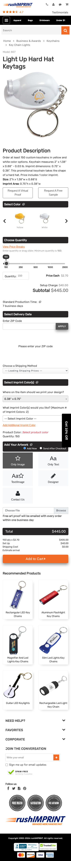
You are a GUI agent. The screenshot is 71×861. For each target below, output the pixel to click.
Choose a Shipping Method (20, 365)
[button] (66, 430)
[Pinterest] (24, 788)
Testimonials (60, 12)
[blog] (19, 788)
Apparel (17, 20)
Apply (62, 326)
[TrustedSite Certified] (20, 772)
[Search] (65, 30)
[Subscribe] (56, 757)
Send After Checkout (54, 448)
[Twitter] (13, 788)
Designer (53, 481)
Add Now (31, 448)
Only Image (18, 464)
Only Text (53, 460)
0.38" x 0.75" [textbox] (12, 399)
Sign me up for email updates (27, 764)
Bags (30, 20)
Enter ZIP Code (12, 321)
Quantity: (10, 276)
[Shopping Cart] (67, 5)
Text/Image (17, 478)
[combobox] (35, 399)
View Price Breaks (14, 246)
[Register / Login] (53, 5)
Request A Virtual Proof (18, 192)
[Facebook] (8, 788)
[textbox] (35, 419)
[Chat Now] (60, 5)
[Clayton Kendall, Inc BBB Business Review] (26, 850)
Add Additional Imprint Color (19, 425)
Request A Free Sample (53, 192)
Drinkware (45, 20)
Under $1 (60, 20)
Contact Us (18, 499)
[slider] (6, 263)
